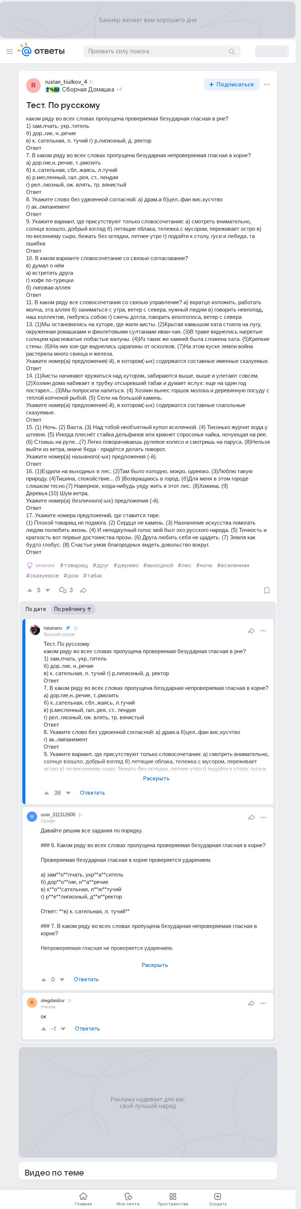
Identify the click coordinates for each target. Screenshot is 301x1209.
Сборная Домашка (88, 89)
